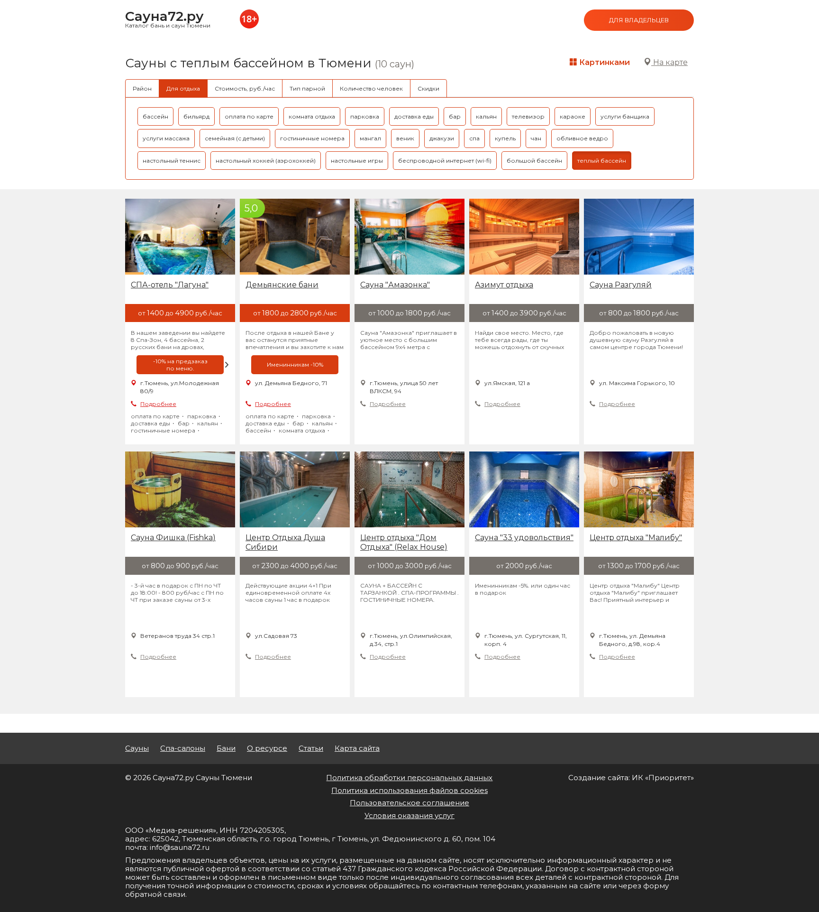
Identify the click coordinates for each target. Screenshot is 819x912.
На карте (669, 62)
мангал (370, 138)
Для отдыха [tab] (183, 88)
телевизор (528, 116)
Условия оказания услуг (409, 815)
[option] (180, 364)
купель (505, 138)
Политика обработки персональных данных (409, 777)
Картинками (603, 62)
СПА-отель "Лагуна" (170, 284)
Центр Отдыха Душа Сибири (285, 542)
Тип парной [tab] (307, 88)
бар (455, 116)
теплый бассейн (601, 160)
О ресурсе (267, 748)
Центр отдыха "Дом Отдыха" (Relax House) (403, 542)
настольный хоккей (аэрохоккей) (266, 160)
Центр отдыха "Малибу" (636, 537)
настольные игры (357, 160)
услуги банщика (625, 116)
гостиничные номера (312, 138)
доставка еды (414, 116)
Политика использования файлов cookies (409, 790)
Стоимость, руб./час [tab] (245, 88)
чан (536, 138)
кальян (486, 116)
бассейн (155, 116)
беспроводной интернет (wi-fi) (444, 160)
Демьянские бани (282, 284)
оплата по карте (249, 116)
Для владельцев (639, 20)
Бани (226, 748)
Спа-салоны (182, 748)
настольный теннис (171, 160)
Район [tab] (142, 88)
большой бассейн (534, 160)
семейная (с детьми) (235, 138)
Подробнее (158, 403)
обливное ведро (582, 138)
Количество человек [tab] (371, 88)
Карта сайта (357, 748)
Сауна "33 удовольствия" (524, 537)
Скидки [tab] (428, 88)
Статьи (311, 748)
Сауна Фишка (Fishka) (173, 537)
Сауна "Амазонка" (395, 284)
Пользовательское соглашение (409, 802)
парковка (364, 116)
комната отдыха (312, 116)
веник (405, 138)
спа (474, 138)
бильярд (196, 116)
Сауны (137, 748)
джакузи (441, 138)
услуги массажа (166, 138)
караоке (572, 116)
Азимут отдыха (504, 284)
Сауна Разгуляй (621, 284)
